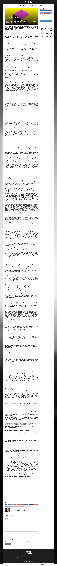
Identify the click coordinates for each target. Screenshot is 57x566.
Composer (41, 28)
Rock (50, 38)
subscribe (26, 541)
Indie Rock (45, 34)
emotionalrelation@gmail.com (14, 444)
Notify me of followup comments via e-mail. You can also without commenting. (21, 541)
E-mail (41, 17)
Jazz (40, 36)
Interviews (24, 5)
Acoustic (41, 25)
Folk (51, 30)
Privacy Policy (25, 561)
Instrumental (49, 34)
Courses (40, 5)
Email (6, 532)
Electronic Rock (49, 29)
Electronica (45, 29)
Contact (32, 5)
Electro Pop (42, 30)
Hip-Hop (41, 33)
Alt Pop (49, 25)
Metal (42, 36)
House (49, 33)
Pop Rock (49, 36)
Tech (28, 5)
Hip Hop (45, 33)
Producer (42, 38)
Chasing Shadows (8, 27)
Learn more (37, 564)
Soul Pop (42, 41)
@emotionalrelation (25, 447)
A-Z (33, 561)
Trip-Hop (46, 41)
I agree (42, 564)
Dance (48, 28)
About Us (30, 561)
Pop (45, 36)
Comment (7, 518)
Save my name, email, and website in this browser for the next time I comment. (19, 539)
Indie (51, 33)
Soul (40, 41)
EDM (42, 29)
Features (16, 5)
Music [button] (20, 5)
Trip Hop (49, 41)
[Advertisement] (46, 55)
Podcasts (36, 5)
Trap (44, 41)
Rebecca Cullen (12, 23)
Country (45, 28)
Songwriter (49, 40)
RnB (48, 38)
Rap (46, 38)
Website (6, 536)
